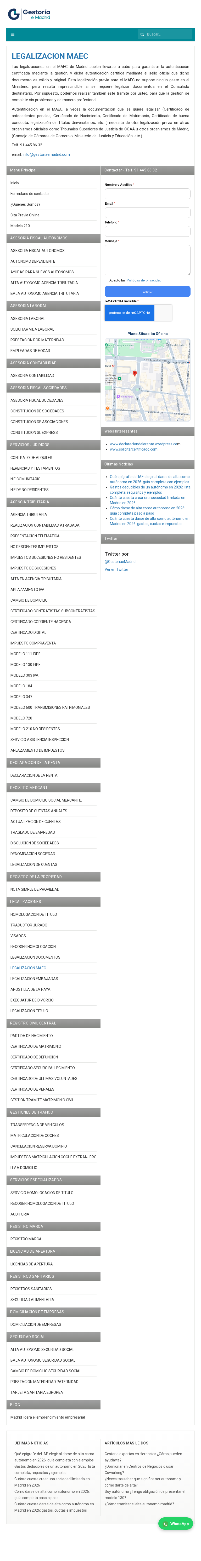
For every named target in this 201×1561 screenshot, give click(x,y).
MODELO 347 (21, 697)
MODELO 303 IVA (24, 675)
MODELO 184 (21, 686)
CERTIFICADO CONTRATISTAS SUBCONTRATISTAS (52, 611)
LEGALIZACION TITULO (29, 1011)
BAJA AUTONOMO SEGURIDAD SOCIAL (42, 1360)
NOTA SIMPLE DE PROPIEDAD (34, 889)
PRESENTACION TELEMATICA (35, 536)
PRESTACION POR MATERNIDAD (37, 340)
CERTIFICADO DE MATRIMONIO (35, 1046)
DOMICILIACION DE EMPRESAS (35, 1324)
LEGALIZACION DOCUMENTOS (35, 957)
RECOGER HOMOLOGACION (33, 946)
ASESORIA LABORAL (27, 318)
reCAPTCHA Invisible (122, 301)
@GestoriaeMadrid (120, 562)
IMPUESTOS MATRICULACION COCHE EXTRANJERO (53, 1157)
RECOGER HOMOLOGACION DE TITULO (42, 1203)
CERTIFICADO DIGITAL (28, 632)
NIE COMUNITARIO (25, 479)
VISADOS (18, 936)
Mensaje (112, 241)
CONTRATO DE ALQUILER (31, 458)
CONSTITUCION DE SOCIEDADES (37, 411)
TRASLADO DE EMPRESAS (32, 832)
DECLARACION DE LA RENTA (34, 775)
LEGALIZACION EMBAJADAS (34, 979)
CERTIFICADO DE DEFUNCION (34, 1057)
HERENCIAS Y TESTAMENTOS (35, 468)
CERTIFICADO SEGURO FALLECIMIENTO (42, 1068)
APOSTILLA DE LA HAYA (30, 989)
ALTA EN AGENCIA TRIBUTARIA (36, 579)
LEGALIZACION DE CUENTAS (33, 864)
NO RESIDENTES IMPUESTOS (34, 547)
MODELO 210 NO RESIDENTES (35, 729)
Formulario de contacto (29, 194)
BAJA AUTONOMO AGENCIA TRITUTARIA (44, 293)
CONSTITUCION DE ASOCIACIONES (39, 422)
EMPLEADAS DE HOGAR (30, 351)
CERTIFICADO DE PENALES (32, 1089)
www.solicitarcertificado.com (134, 449)
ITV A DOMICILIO (23, 1168)
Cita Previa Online (25, 215)
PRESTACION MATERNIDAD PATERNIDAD (44, 1382)
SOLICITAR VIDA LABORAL (32, 329)
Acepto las (135, 280)
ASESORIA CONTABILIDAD (32, 375)
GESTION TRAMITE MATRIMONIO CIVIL (42, 1100)
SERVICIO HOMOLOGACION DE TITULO (42, 1193)
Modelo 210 (20, 226)
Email (110, 203)
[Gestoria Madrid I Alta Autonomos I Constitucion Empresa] (29, 13)
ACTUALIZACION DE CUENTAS (35, 822)
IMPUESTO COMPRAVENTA (33, 643)
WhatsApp (179, 1524)
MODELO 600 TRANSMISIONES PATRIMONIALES (50, 707)
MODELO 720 (21, 718)
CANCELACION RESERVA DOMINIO (38, 1146)
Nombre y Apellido (119, 185)
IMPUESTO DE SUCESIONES (33, 568)
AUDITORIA (19, 1214)
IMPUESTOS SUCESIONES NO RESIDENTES (45, 557)
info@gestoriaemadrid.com (46, 154)
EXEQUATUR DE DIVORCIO (32, 1000)
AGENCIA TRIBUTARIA (28, 514)
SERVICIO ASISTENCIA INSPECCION (39, 740)
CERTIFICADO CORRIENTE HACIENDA (40, 622)
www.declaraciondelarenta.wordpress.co (143, 444)
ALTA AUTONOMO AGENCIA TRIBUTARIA (44, 283)
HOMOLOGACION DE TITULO (33, 914)
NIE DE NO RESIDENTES (29, 490)
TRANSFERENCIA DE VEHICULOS (37, 1125)
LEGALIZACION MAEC (50, 56)
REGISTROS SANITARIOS (31, 1289)
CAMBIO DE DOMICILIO (29, 600)
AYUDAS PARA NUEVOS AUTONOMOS (42, 272)
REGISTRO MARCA (26, 1239)
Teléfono (112, 222)
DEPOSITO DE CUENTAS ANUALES (38, 811)
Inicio (14, 183)
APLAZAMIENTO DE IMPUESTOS (37, 750)
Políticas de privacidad (144, 280)
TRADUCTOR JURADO (28, 925)
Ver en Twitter (116, 569)
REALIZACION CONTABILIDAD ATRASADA (45, 525)
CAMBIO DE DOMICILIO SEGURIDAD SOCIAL (45, 1371)
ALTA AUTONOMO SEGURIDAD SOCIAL (42, 1349)
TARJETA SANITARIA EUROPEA (36, 1392)
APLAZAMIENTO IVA (27, 589)
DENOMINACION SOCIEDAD (32, 854)
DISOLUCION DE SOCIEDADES (34, 843)
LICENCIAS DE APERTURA (31, 1264)
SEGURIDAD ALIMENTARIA (32, 1300)
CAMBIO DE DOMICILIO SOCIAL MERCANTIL (46, 800)
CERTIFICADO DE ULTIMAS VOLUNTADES (43, 1078)
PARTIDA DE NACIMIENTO (31, 1036)
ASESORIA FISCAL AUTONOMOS (37, 251)
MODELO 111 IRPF (25, 654)
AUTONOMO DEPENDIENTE (32, 261)
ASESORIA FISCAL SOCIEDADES (37, 400)
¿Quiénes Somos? (25, 204)
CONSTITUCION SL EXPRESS (34, 432)
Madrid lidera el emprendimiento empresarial (47, 1417)
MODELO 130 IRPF (25, 665)
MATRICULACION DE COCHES (34, 1135)
